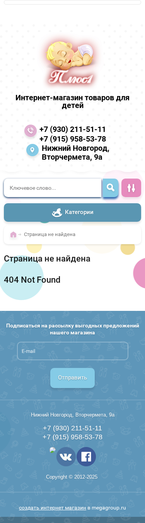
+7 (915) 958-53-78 (72, 138)
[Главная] (15, 238)
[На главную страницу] (70, 61)
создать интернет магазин (52, 507)
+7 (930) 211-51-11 (72, 129)
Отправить (72, 377)
